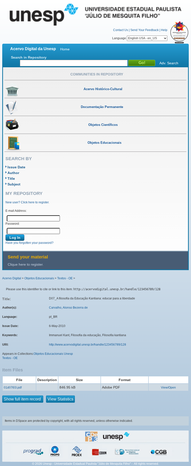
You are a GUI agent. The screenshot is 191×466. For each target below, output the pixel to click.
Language (119, 38)
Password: (12, 223)
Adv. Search (168, 63)
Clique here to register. (26, 264)
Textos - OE (65, 278)
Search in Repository (29, 57)
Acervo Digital (11, 278)
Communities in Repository (96, 74)
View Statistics (60, 399)
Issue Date (16, 167)
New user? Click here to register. (27, 202)
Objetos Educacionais (39, 278)
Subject (13, 184)
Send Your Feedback (144, 30)
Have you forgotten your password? (29, 243)
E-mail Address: (16, 211)
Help (164, 30)
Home (65, 49)
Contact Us (120, 30)
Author (13, 173)
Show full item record (23, 399)
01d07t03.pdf (13, 387)
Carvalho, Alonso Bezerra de (68, 307)
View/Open (168, 387)
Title (11, 178)
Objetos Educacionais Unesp (53, 354)
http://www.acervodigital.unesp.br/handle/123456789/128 (87, 344)
